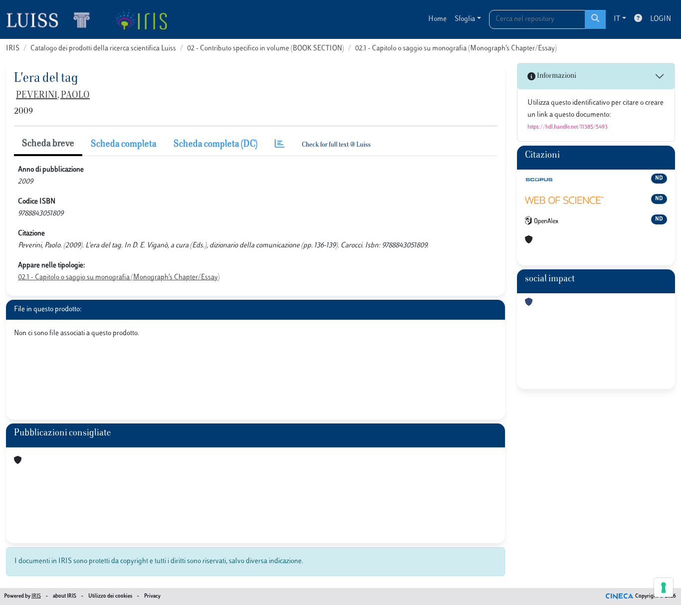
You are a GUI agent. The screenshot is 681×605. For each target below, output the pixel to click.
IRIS (12, 48)
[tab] (279, 145)
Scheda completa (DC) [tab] (215, 144)
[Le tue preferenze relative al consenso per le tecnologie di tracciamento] (663, 587)
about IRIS (64, 596)
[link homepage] (52, 19)
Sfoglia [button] (465, 19)
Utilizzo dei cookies (110, 596)
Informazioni (555, 76)
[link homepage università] (141, 19)
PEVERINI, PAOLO (53, 95)
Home (437, 19)
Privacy (152, 596)
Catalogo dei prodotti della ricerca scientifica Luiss (103, 48)
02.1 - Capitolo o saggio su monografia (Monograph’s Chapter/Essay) (456, 48)
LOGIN (660, 19)
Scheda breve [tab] (48, 144)
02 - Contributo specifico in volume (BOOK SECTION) (265, 48)
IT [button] (617, 19)
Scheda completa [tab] (124, 144)
